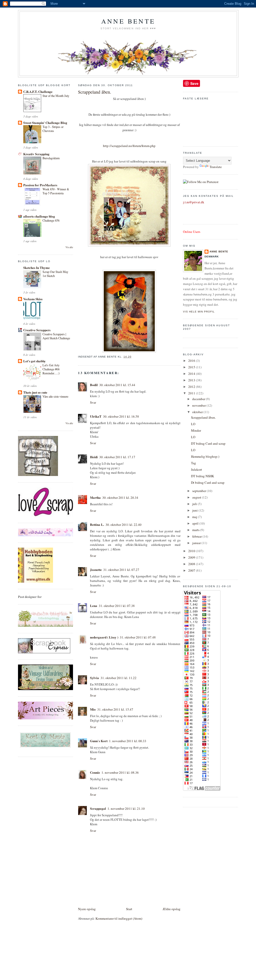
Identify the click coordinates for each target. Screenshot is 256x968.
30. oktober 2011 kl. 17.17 (117, 457)
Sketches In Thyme (36, 267)
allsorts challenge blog (39, 216)
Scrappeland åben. (94, 92)
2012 (192, 386)
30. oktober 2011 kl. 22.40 (124, 524)
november (199, 405)
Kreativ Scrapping (36, 153)
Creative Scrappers (36, 330)
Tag (193, 463)
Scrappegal (98, 808)
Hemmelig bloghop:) (205, 456)
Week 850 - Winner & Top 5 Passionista (55, 191)
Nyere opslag (87, 909)
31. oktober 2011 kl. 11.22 (118, 678)
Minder (196, 430)
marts (196, 530)
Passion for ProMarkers (40, 185)
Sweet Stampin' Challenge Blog (45, 122)
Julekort (196, 469)
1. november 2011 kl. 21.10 (126, 808)
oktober (198, 412)
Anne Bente (128, 21)
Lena (93, 605)
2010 (192, 551)
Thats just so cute (35, 392)
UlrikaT (96, 416)
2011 (192, 393)
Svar (93, 402)
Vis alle (69, 247)
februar (197, 536)
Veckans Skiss (32, 298)
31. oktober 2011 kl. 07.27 (121, 569)
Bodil (94, 384)
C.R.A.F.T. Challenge (37, 91)
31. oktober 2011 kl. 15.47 (115, 709)
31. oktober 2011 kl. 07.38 (117, 605)
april (195, 523)
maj (195, 517)
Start (129, 909)
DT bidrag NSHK (202, 476)
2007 (192, 570)
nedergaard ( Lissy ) (104, 637)
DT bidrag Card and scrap (208, 443)
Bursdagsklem (51, 158)
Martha (95, 497)
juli (195, 504)
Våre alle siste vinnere (55, 396)
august (197, 497)
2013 (192, 380)
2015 (192, 367)
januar (197, 543)
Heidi (94, 456)
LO (193, 424)
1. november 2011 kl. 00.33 (127, 741)
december (199, 399)
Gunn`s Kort (99, 740)
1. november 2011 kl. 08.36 (120, 772)
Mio (93, 709)
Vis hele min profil (199, 311)
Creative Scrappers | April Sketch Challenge (56, 336)
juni (195, 510)
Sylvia (94, 677)
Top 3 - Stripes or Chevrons (53, 129)
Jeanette (96, 569)
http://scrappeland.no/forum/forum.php (129, 145)
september (199, 491)
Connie (95, 772)
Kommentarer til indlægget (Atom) (119, 918)
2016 (192, 360)
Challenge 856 (51, 220)
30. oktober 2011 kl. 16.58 (121, 416)
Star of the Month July (55, 96)
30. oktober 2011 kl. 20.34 (120, 497)
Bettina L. (97, 524)
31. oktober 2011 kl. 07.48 (138, 637)
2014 (192, 373)
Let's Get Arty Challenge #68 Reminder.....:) (51, 369)
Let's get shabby (34, 361)
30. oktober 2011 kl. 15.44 (117, 385)
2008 (192, 564)
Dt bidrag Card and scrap (207, 482)
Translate (216, 167)
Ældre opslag (171, 909)
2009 (192, 557)
